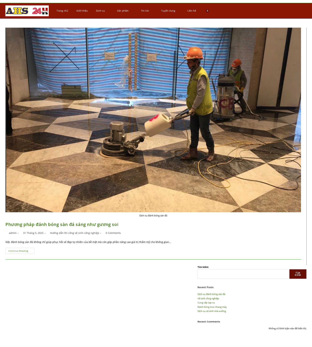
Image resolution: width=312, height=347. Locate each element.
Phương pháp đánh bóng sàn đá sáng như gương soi (61, 224)
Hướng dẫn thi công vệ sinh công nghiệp (74, 233)
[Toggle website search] (215, 10)
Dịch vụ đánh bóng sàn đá (211, 294)
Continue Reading (21, 250)
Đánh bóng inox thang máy (212, 307)
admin (13, 233)
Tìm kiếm (203, 267)
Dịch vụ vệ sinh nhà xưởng (212, 311)
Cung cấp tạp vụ (206, 302)
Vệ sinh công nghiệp (208, 298)
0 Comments (113, 233)
